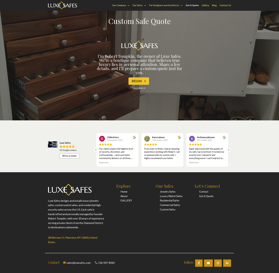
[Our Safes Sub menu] (145, 5)
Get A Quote (192, 5)
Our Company (119, 5)
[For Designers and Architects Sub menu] (181, 5)
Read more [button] (104, 162)
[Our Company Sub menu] (128, 5)
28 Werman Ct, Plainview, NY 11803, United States (72, 240)
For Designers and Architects (164, 5)
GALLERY (126, 200)
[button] (229, 150)
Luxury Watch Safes (171, 196)
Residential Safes (169, 200)
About (124, 196)
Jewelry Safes (168, 191)
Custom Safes (167, 209)
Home (123, 191)
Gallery (205, 5)
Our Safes (138, 5)
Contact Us (225, 5)
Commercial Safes (170, 204)
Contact (203, 191)
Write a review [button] (69, 156)
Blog (214, 5)
